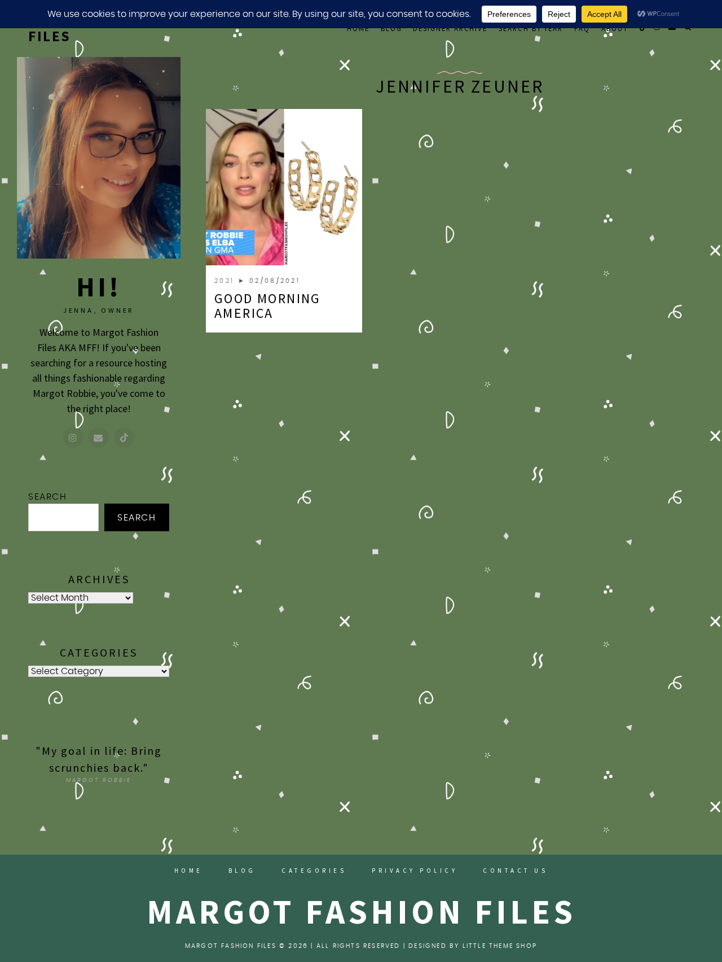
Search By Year (531, 28)
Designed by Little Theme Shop (472, 946)
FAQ (582, 28)
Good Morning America (267, 306)
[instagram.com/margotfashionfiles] (73, 437)
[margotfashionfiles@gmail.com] (99, 437)
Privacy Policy (414, 870)
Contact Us (515, 870)
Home (358, 28)
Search (47, 496)
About (614, 28)
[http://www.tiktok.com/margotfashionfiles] (124, 437)
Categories (313, 870)
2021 (226, 281)
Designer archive (450, 28)
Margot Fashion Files (361, 911)
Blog (391, 28)
